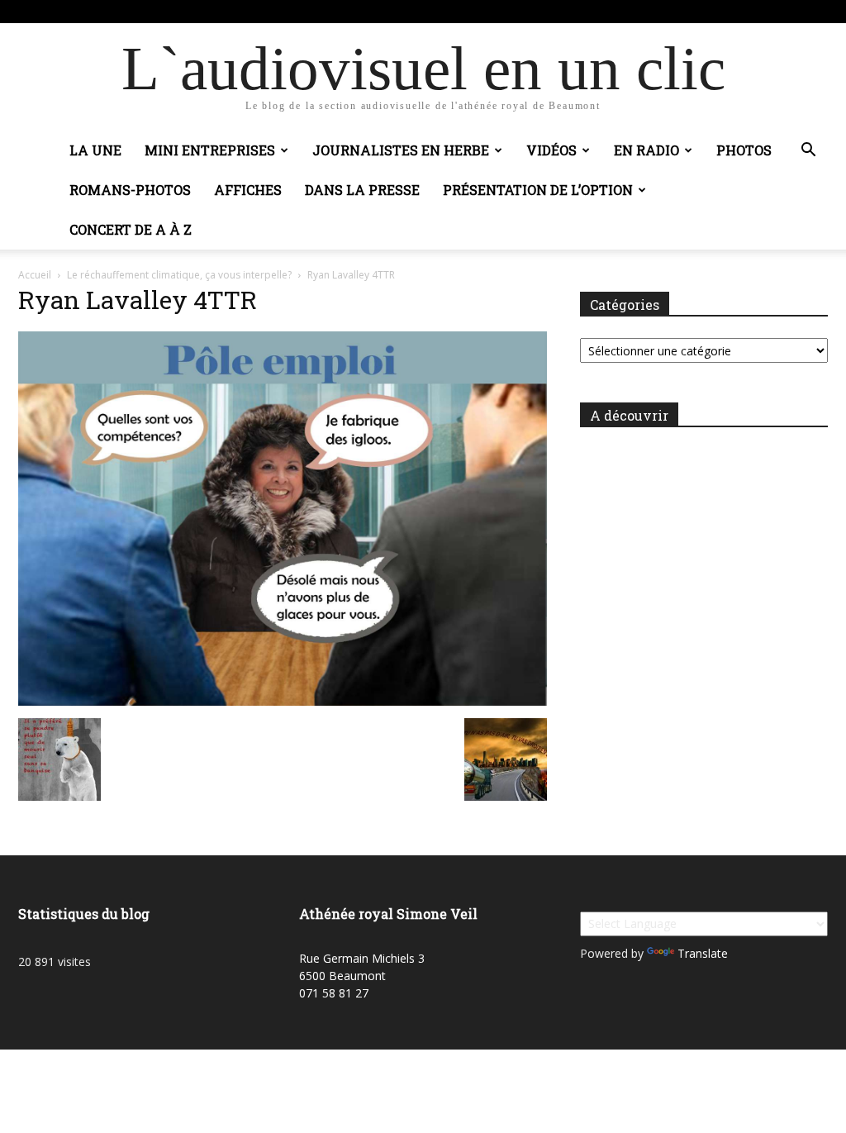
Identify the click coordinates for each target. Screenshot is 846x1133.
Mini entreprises (210, 150)
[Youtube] (815, 11)
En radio (646, 150)
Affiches (248, 189)
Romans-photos (130, 189)
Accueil (34, 275)
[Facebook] (788, 11)
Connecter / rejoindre (180, 11)
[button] (808, 151)
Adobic (257, 11)
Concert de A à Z (130, 229)
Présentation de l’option (538, 189)
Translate (702, 953)
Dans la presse (362, 189)
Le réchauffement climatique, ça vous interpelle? (179, 275)
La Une (95, 150)
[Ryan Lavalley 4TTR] (282, 701)
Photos (744, 150)
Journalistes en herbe (400, 150)
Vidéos (551, 150)
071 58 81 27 (333, 993)
